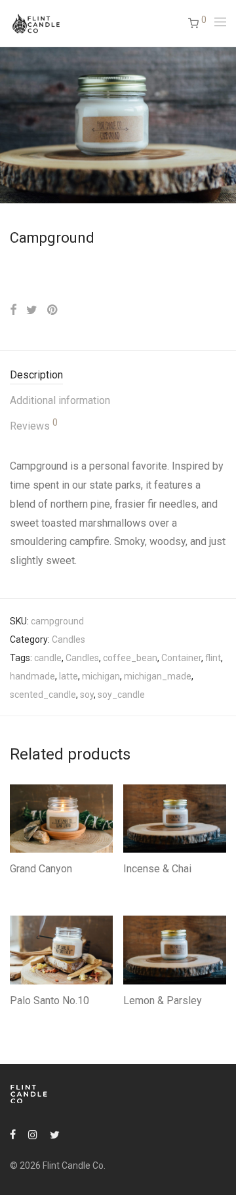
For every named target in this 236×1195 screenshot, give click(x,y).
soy (87, 694)
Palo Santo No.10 (49, 1000)
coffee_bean (130, 658)
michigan (101, 676)
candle (48, 658)
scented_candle (43, 694)
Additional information (60, 400)
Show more (27, 886)
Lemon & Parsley (162, 1000)
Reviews (34, 425)
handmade (32, 676)
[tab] (118, 375)
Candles (68, 639)
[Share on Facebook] (13, 310)
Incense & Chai (157, 868)
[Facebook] (13, 1134)
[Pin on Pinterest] (53, 310)
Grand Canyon (41, 868)
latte (68, 676)
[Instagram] (32, 1134)
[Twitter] (55, 1134)
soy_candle (121, 694)
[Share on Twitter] (31, 310)
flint (213, 658)
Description (36, 375)
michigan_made (157, 676)
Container (181, 658)
